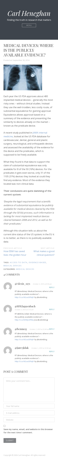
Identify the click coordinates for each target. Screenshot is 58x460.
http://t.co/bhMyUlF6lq (24, 320)
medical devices (13, 265)
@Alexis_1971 (22, 283)
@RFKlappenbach (25, 306)
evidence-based (37, 262)
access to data (18, 262)
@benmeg (21, 329)
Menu (29, 25)
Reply (51, 287)
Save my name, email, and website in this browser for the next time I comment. (28, 431)
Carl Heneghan (29, 13)
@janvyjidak (22, 347)
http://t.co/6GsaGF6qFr (24, 297)
